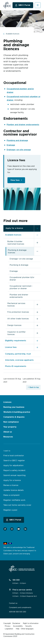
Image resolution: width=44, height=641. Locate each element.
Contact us (13, 603)
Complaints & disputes (13, 417)
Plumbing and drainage (17, 140)
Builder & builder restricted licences (15, 242)
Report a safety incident (14, 470)
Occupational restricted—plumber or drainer (21, 287)
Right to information (30, 623)
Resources (8, 437)
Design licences (14, 325)
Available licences (13, 235)
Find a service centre (22, 590)
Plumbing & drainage (19, 265)
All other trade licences (18, 318)
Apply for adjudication (13, 465)
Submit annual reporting (14, 475)
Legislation (9, 629)
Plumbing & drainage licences (17, 251)
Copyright (7, 623)
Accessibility (18, 626)
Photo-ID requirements (15, 366)
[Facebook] (5, 529)
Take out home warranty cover (17, 505)
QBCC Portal (24, 5)
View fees (15, 180)
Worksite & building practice (16, 412)
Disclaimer (16, 623)
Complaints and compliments (20, 607)
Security (28, 626)
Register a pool (10, 510)
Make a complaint (11, 495)
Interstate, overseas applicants (19, 360)
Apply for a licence (14, 228)
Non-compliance (11, 422)
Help (17, 629)
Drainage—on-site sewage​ (19, 149)
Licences (7, 402)
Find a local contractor (13, 455)
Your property (9, 427)
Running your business (13, 407)
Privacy (7, 626)
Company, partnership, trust (18, 354)
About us (7, 432)
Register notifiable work (14, 500)
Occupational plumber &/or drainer (22, 278)
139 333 (16, 580)
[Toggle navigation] (38, 5)
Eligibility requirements (15, 340)
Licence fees (11, 347)
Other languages (27, 629)
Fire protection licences (18, 312)
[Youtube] (18, 529)
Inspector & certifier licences (16, 333)
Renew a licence (10, 485)
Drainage (11, 145)
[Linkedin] (25, 529)
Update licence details (13, 490)
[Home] (7, 5)
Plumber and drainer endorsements (23, 124)
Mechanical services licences (16, 304)
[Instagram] (12, 529)
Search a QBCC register (14, 460)
